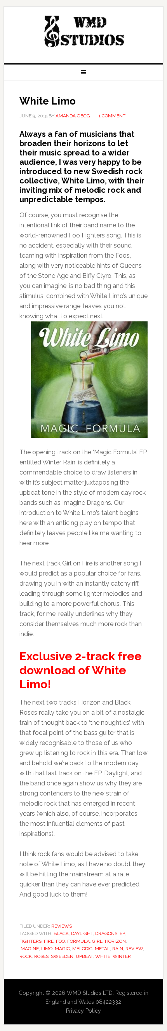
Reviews (61, 926)
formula (78, 941)
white (102, 956)
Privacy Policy (83, 1011)
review (134, 948)
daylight (82, 933)
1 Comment (112, 116)
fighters (30, 941)
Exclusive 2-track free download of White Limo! (80, 670)
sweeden (62, 956)
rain (117, 948)
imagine (29, 948)
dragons (106, 933)
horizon (115, 941)
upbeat (84, 956)
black (61, 933)
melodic (82, 948)
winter (122, 956)
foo (60, 941)
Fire (49, 941)
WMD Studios (84, 31)
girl (97, 941)
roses (41, 956)
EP (122, 933)
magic (62, 948)
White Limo (47, 101)
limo (46, 948)
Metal (102, 948)
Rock (25, 956)
